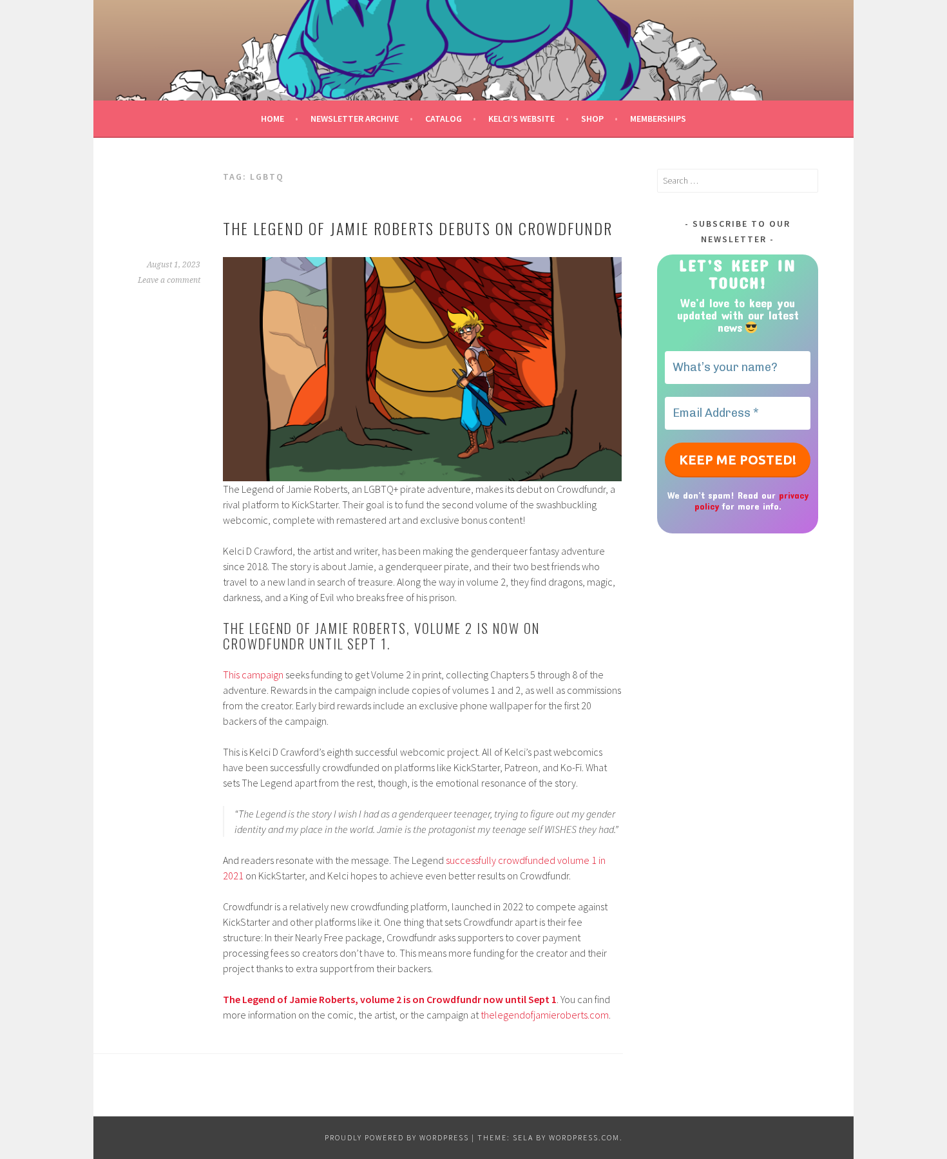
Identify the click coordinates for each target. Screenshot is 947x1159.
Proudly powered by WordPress (397, 1137)
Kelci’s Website (521, 118)
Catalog (443, 118)
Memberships (658, 118)
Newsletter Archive (355, 118)
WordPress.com (584, 1137)
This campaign (254, 674)
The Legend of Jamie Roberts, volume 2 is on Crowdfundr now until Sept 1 (390, 999)
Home (272, 118)
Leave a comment (169, 280)
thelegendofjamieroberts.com (545, 1014)
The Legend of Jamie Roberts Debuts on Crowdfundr (418, 228)
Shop (592, 118)
